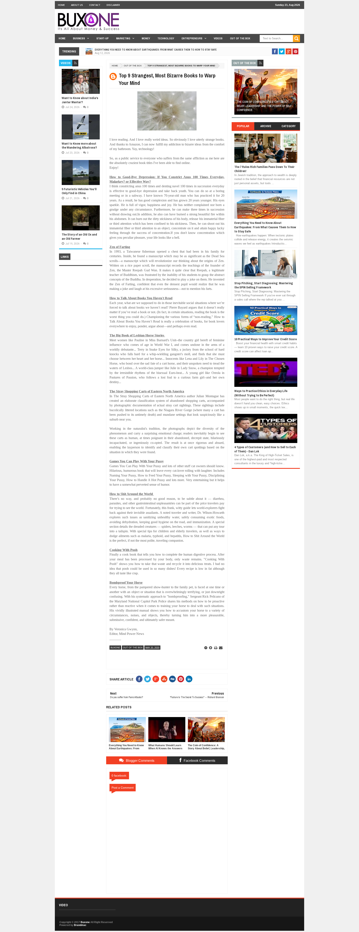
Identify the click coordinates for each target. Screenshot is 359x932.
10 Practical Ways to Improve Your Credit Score (265, 339)
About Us (77, 4)
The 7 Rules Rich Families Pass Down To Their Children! (264, 169)
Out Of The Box (240, 38)
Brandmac (80, 925)
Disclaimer (113, 4)
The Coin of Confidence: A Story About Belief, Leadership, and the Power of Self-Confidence (265, 106)
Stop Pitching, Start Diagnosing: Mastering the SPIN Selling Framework (263, 285)
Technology (165, 38)
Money (146, 38)
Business (79, 38)
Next (295, 93)
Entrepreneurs (192, 38)
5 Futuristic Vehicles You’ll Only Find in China (79, 191)
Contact (94, 4)
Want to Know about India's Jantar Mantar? (80, 100)
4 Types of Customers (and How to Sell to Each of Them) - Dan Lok (265, 449)
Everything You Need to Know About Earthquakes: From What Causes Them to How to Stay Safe (156, 49)
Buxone (115, 647)
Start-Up (102, 38)
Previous (236, 93)
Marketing (123, 38)
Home (61, 4)
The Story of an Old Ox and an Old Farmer (79, 236)
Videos (218, 38)
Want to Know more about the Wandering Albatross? (79, 145)
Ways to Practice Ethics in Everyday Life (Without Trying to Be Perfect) (260, 393)
